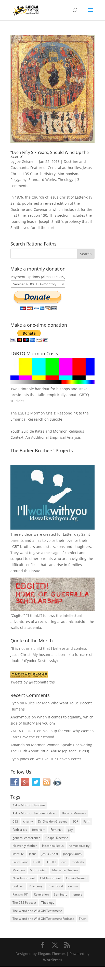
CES (15, 821)
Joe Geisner (25, 161)
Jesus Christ (50, 854)
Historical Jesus (53, 845)
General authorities (64, 167)
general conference (26, 838)
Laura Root (20, 862)
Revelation (41, 894)
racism (73, 886)
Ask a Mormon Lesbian (28, 805)
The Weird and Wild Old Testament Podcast (43, 918)
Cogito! (17, 615)
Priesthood (55, 886)
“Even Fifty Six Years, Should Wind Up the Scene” (49, 154)
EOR (75, 821)
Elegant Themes (51, 953)
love (64, 862)
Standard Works (42, 179)
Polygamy (18, 179)
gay (70, 829)
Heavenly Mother (24, 845)
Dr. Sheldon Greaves (52, 821)
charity (28, 821)
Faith (86, 821)
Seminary (60, 894)
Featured (38, 167)
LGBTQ (51, 862)
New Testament (23, 878)
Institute (18, 854)
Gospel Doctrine (56, 838)
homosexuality (79, 845)
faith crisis (19, 829)
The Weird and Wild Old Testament (37, 911)
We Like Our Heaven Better (58, 758)
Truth (82, 918)
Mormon (18, 870)
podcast (18, 886)
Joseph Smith (72, 854)
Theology (65, 179)
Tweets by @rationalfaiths (32, 682)
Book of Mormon (74, 813)
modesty (78, 862)
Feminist (56, 829)
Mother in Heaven (65, 870)
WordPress (52, 959)
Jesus (32, 854)
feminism (38, 829)
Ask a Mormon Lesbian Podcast (34, 813)
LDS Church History (39, 173)
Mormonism (68, 173)
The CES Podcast (24, 902)
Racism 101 (20, 894)
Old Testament (50, 878)
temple (77, 894)
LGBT (14, 546)
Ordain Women (76, 878)
